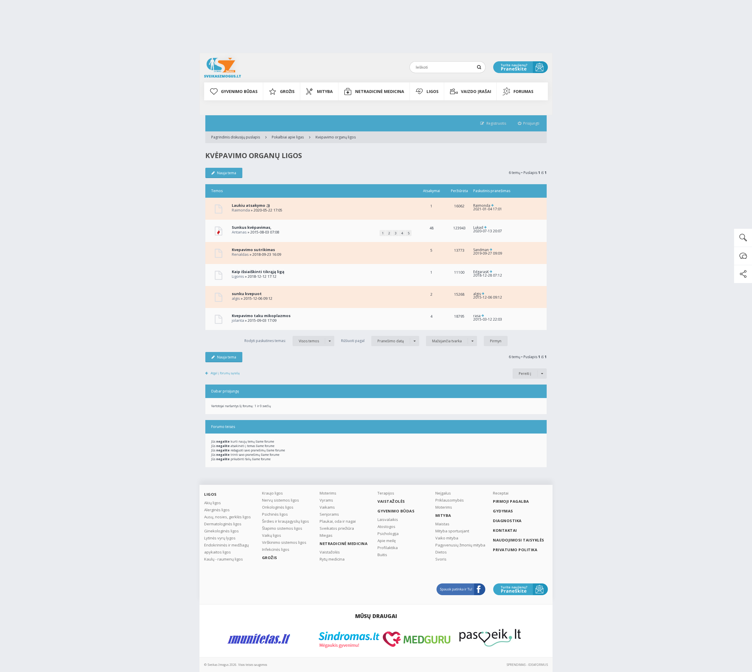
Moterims (328, 493)
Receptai (500, 493)
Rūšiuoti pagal (372, 340)
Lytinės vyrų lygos (220, 538)
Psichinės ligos (275, 514)
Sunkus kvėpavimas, (251, 227)
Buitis (382, 554)
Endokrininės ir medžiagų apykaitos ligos (226, 548)
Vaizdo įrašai (476, 91)
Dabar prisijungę (225, 391)
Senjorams (329, 514)
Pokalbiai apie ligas (288, 137)
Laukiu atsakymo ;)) (251, 205)
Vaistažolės (330, 552)
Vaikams (327, 507)
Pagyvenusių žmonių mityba (460, 545)
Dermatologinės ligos (222, 524)
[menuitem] (528, 123)
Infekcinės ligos (275, 549)
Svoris (440, 559)
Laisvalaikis (387, 519)
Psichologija (388, 533)
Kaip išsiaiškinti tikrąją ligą (258, 271)
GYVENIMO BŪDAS (239, 91)
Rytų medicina (332, 559)
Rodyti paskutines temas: (281, 340)
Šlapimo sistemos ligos (282, 528)
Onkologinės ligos (277, 507)
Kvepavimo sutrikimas (253, 249)
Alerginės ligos (217, 509)
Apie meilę (386, 540)
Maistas (442, 524)
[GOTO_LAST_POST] (492, 206)
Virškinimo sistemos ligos (284, 542)
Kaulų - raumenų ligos (223, 559)
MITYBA (325, 91)
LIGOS (433, 91)
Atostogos (386, 526)
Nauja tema (226, 172)
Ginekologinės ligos (221, 531)
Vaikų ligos (271, 535)
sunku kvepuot (247, 293)
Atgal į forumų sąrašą (225, 373)
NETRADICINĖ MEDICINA (379, 91)
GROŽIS (287, 91)
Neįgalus (443, 493)
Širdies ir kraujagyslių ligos (285, 521)
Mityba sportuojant (452, 531)
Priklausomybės (449, 500)
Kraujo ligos (272, 493)
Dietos (441, 552)
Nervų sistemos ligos (280, 500)
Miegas (326, 535)
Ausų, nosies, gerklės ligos (227, 516)
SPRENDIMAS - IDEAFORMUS (527, 665)
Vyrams (326, 500)
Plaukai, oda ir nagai (338, 521)
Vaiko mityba (446, 538)
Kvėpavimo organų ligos (335, 137)
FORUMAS (523, 91)
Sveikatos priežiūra (337, 528)
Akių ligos (212, 502)
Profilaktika (387, 547)
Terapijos (385, 493)
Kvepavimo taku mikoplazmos (261, 315)
